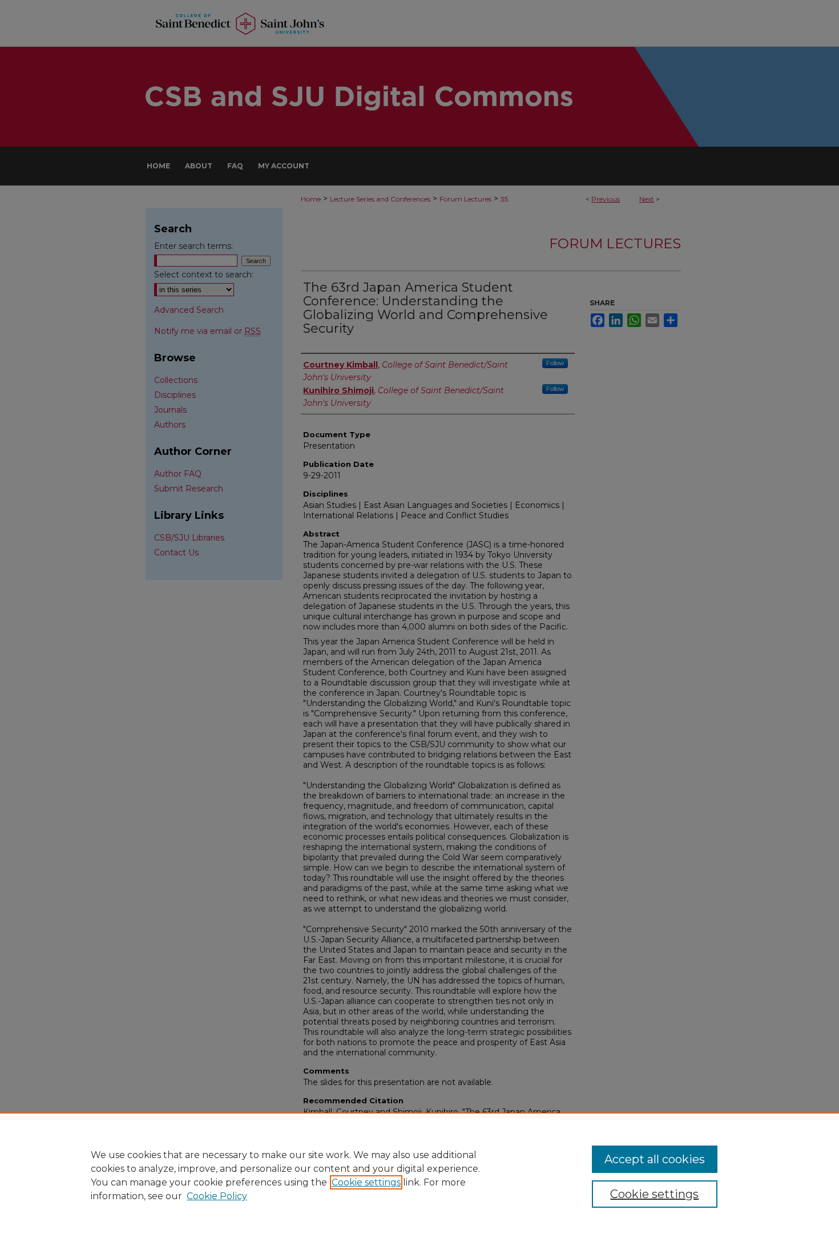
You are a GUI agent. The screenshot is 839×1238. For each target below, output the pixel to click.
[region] (419, 1175)
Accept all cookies (654, 1159)
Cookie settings (366, 1182)
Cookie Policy (217, 1196)
